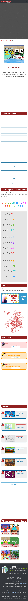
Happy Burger (19, 459)
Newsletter (14, 596)
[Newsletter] (20, 578)
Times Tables (8, 40)
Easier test (7, 353)
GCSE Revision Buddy (13, 592)
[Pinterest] (18, 578)
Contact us (20, 596)
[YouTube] (8, 578)
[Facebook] (11, 578)
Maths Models (19, 471)
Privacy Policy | (10, 598)
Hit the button (19, 412)
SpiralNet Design (23, 583)
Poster (6, 343)
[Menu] (26, 1)
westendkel (24, 584)
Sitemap (24, 598)
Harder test (7, 364)
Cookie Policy (17, 598)
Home (2, 40)
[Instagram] (13, 578)
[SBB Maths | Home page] (8, 2)
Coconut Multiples (20, 448)
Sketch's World (19, 436)
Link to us (9, 596)
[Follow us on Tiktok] (16, 578)
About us (4, 596)
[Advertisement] (14, 21)
